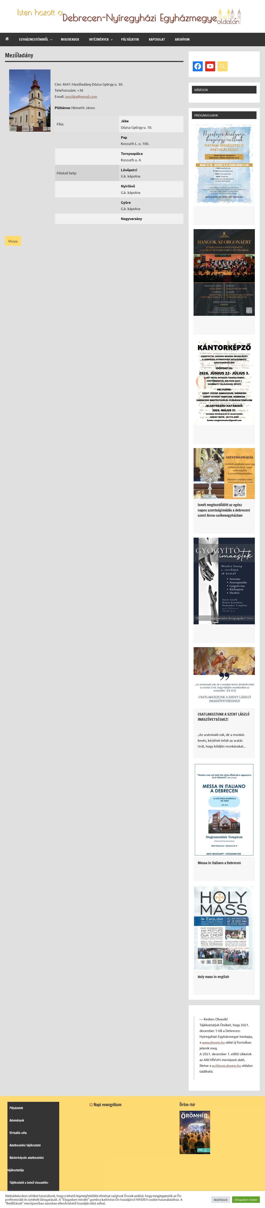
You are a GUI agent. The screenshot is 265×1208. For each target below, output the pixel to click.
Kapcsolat (157, 39)
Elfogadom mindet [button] (246, 1199)
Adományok (17, 1120)
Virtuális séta (18, 1133)
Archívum (182, 39)
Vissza (13, 241)
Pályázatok (130, 39)
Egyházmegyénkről (33, 39)
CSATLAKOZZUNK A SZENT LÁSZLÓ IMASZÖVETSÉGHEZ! (223, 716)
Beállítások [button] (221, 1199)
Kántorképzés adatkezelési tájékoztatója (25, 1164)
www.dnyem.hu (213, 1042)
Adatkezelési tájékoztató (25, 1145)
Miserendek (70, 39)
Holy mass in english (213, 976)
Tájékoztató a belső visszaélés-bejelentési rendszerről (28, 1188)
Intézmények (99, 39)
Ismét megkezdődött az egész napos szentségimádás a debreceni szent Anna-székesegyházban (224, 510)
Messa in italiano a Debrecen (219, 862)
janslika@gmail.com (81, 96)
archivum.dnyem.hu (226, 1065)
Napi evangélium (108, 1105)
